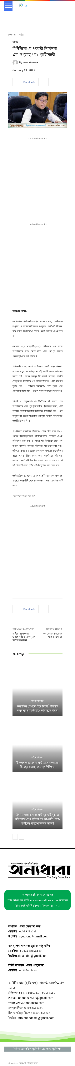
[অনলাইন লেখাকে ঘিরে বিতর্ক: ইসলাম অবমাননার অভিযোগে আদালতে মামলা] (37, 688)
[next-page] (21, 837)
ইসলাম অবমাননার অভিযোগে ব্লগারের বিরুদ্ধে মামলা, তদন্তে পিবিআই (37, 765)
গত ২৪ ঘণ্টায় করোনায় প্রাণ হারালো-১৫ (52, 635)
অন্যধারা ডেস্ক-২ (31, 62)
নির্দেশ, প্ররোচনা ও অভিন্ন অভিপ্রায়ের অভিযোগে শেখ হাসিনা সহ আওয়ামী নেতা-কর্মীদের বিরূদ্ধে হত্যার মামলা (37, 819)
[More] (44, 82)
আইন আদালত (37, 701)
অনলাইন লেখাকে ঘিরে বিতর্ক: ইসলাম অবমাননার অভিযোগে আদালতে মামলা (37, 708)
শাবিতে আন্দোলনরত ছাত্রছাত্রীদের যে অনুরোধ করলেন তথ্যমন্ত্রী (23, 637)
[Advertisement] (37, 178)
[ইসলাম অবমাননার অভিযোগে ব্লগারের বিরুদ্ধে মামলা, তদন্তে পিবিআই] (37, 744)
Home (12, 34)
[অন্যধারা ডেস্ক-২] (15, 62)
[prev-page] (15, 837)
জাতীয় (21, 34)
